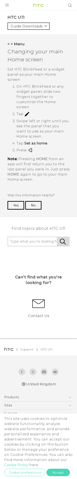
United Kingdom (41, 384)
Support (27, 349)
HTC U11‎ (46, 349)
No (33, 205)
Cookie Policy (16, 465)
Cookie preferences (25, 472)
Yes (15, 205)
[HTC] (38, 5)
